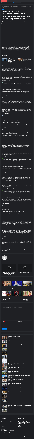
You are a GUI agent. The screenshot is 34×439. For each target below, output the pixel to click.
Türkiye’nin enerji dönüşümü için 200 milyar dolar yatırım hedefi (18, 387)
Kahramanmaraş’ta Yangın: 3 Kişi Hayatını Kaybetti (16, 363)
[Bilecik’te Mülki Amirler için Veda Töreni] (4, 349)
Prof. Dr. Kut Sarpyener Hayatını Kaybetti (14, 383)
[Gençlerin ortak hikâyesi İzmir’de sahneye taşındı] (6, 283)
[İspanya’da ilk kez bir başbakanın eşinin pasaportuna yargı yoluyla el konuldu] (4, 376)
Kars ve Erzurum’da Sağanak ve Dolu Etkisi (14, 409)
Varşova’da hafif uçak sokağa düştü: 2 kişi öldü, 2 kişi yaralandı (18, 355)
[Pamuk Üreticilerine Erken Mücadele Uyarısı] (4, 372)
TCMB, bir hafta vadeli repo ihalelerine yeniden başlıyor (11, 402)
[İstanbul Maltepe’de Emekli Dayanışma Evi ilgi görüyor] (27, 283)
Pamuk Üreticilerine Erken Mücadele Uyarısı (14, 371)
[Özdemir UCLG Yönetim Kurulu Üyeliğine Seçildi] (4, 345)
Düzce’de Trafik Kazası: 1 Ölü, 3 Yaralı (13, 395)
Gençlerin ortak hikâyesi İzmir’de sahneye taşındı (6, 287)
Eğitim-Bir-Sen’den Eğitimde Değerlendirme (15, 359)
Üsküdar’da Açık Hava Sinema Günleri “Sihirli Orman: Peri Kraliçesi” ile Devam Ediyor (6, 298)
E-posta (3, 321)
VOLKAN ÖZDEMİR (6, 21)
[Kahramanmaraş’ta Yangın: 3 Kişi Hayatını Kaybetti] (4, 365)
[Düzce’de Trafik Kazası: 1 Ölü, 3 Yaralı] (4, 396)
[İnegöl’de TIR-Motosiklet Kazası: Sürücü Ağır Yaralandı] (4, 369)
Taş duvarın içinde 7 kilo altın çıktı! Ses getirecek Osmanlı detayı (18, 391)
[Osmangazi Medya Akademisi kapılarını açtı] (20, 59)
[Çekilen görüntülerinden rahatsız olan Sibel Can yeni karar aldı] (17, 283)
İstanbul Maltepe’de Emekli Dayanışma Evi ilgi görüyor (27, 287)
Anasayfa (4, 6)
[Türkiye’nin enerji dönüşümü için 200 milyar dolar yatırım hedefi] (4, 388)
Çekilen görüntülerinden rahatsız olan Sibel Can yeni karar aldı (16, 288)
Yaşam (7, 6)
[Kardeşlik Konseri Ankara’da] (4, 353)
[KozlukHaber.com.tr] (17, 2)
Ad (2, 318)
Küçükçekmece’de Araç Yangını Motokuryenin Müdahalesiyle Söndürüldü (19, 405)
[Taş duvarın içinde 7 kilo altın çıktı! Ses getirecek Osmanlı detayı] (4, 392)
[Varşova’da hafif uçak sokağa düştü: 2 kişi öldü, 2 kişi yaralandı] (4, 357)
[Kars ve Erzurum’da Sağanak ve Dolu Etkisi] (4, 410)
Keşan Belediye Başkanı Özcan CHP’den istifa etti (15, 379)
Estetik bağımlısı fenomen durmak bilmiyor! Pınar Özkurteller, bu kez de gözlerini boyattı (27, 298)
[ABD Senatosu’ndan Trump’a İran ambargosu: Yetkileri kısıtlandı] (4, 400)
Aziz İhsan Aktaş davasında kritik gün (14, 336)
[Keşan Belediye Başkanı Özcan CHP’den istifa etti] (4, 380)
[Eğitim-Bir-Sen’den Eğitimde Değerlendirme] (4, 361)
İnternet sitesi (20, 321)
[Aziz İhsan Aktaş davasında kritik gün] (4, 337)
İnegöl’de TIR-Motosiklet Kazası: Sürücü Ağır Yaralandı (16, 367)
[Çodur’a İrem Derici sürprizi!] (17, 293)
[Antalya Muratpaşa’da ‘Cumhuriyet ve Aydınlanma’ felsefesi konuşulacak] (4, 59)
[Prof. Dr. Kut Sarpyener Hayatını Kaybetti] (4, 384)
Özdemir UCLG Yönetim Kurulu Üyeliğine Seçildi (13, 0)
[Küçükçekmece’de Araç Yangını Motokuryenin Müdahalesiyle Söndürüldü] (4, 406)
